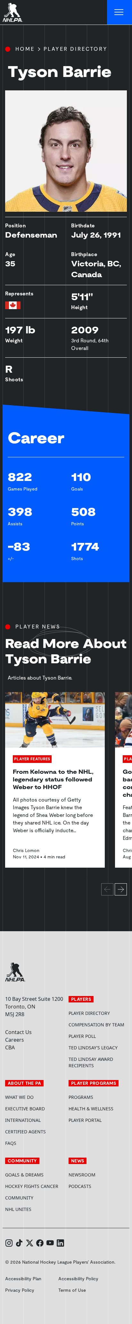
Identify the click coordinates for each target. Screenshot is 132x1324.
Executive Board (25, 1109)
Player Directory (76, 49)
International (23, 1120)
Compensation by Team (96, 1025)
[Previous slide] (107, 889)
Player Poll (82, 1036)
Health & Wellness (91, 1109)
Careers (14, 1039)
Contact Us (18, 1032)
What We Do (19, 1097)
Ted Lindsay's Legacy (93, 1048)
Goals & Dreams (24, 1175)
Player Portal (98, 1120)
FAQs (10, 1143)
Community (19, 1198)
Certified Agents (25, 1132)
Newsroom (82, 1175)
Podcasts (80, 1186)
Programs (81, 1097)
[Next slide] (121, 889)
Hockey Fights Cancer (31, 1186)
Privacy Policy (19, 1290)
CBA (10, 1047)
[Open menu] (119, 12)
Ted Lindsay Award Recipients (91, 1062)
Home (25, 49)
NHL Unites (34, 1209)
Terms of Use (72, 1290)
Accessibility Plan (23, 1278)
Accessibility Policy (78, 1278)
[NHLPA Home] (13, 12)
